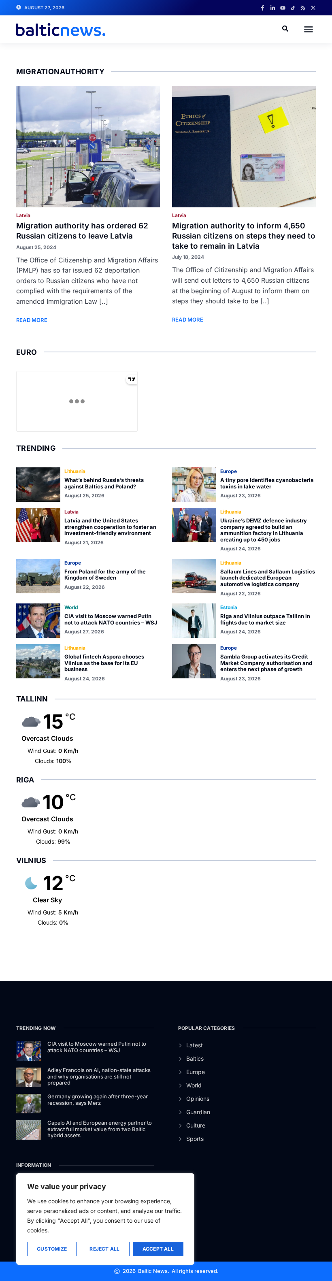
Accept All (158, 1249)
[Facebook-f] (262, 8)
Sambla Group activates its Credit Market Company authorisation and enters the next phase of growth (266, 662)
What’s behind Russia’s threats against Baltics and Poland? (104, 483)
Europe (228, 471)
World (71, 607)
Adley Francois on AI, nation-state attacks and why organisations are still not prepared (99, 1076)
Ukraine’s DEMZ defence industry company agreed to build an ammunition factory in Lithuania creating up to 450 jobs (263, 530)
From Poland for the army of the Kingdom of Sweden (105, 574)
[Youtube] (282, 8)
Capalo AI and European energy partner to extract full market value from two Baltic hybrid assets (99, 1128)
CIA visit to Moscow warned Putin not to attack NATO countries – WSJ (110, 619)
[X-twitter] (313, 8)
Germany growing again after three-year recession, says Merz (97, 1099)
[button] (308, 29)
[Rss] (303, 8)
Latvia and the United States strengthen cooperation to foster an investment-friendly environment (110, 526)
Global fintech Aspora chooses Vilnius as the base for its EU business (104, 662)
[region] (105, 1219)
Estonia (228, 607)
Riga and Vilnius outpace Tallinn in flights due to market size (265, 619)
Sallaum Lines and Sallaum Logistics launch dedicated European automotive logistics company (267, 577)
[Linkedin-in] (272, 8)
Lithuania (74, 471)
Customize (52, 1249)
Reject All (104, 1249)
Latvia (23, 215)
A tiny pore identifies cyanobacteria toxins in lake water (267, 483)
